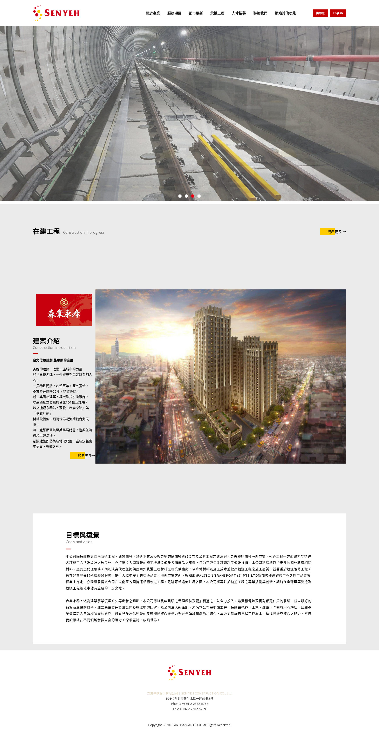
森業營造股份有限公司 (162, 693)
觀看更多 (335, 232)
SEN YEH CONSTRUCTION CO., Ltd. (206, 693)
